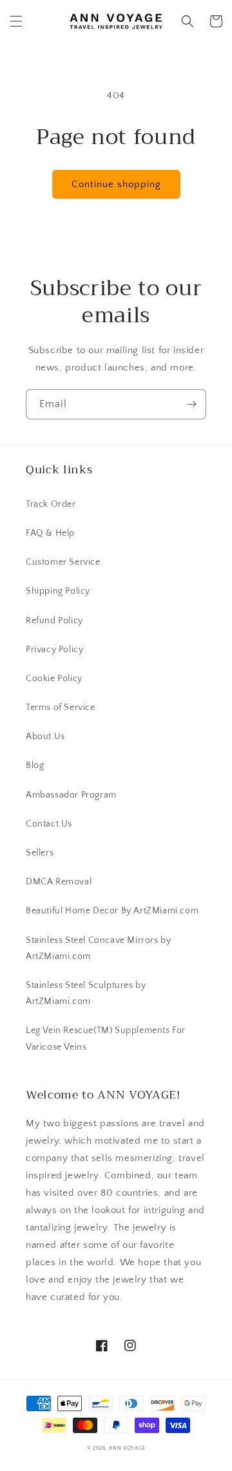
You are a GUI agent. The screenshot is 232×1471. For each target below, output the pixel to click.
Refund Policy (54, 621)
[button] (16, 21)
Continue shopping (116, 184)
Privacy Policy (54, 649)
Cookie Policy (54, 678)
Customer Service (63, 562)
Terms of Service (60, 707)
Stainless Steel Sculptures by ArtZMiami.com (86, 993)
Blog (35, 765)
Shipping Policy (58, 591)
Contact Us (49, 824)
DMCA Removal (59, 882)
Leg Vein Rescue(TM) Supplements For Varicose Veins (106, 1038)
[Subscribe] (191, 404)
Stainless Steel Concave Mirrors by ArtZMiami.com (98, 948)
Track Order (51, 504)
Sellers (39, 853)
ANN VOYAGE (127, 1448)
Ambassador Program (71, 795)
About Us (45, 736)
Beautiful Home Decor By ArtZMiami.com (112, 911)
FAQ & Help (50, 533)
